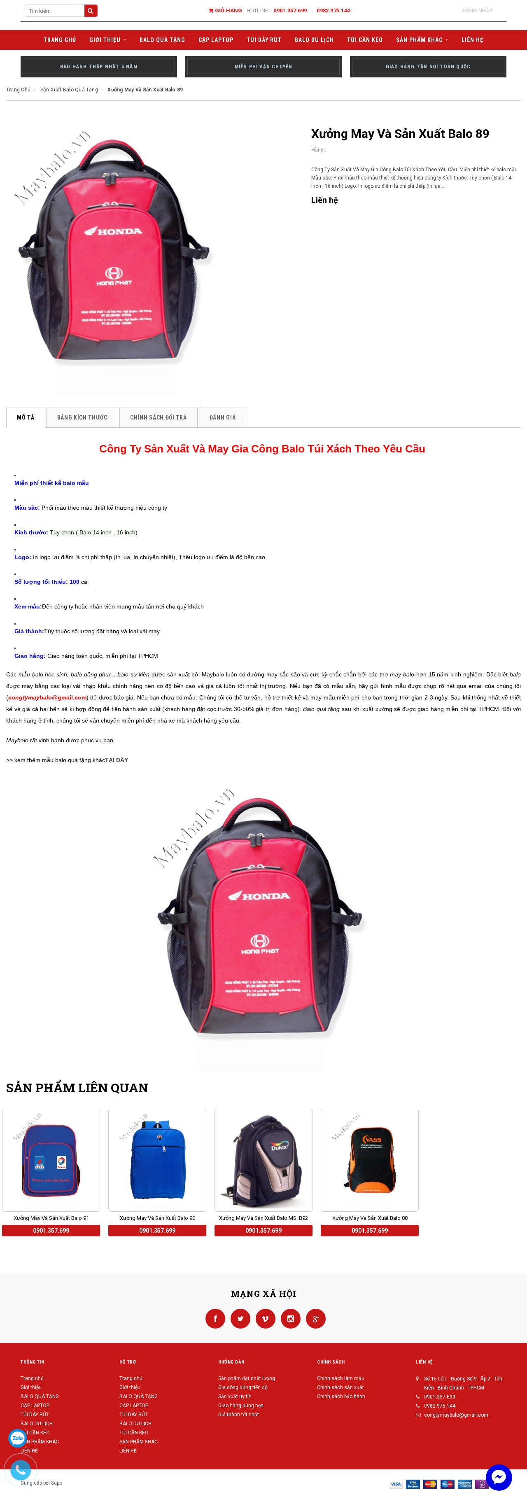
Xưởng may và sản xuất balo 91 (51, 1218)
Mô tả (26, 417)
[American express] (465, 1484)
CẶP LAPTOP (35, 1405)
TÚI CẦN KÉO (35, 1433)
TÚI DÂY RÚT (35, 1414)
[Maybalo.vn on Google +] (314, 1318)
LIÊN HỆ (128, 1451)
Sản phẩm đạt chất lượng (246, 1378)
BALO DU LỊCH (37, 1424)
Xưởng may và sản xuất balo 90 (157, 1218)
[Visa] (396, 1484)
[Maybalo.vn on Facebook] (213, 1318)
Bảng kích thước (82, 417)
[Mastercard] (430, 1484)
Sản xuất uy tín (235, 1396)
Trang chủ (32, 1378)
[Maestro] (448, 1484)
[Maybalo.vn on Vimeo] (264, 1318)
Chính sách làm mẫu (340, 1378)
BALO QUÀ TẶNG (40, 1396)
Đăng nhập (477, 10)
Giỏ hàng (228, 10)
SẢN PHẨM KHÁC (40, 1442)
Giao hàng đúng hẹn (241, 1405)
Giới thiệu (31, 1387)
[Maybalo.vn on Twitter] (239, 1318)
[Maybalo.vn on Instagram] (289, 1318)
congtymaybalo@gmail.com (456, 1415)
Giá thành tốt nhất (238, 1414)
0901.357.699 (290, 10)
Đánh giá (223, 417)
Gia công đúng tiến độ (243, 1387)
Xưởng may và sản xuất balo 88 (370, 1218)
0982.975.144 (333, 10)
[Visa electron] (413, 1484)
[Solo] (482, 1484)
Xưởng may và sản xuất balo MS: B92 (263, 1218)
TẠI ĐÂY (116, 760)
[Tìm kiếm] (91, 11)
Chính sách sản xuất (340, 1387)
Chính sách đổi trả (158, 417)
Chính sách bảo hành (341, 1396)
